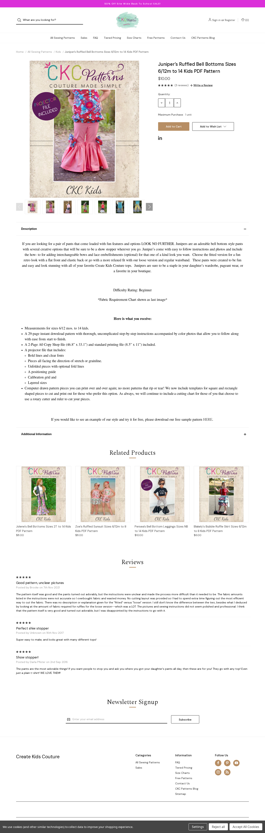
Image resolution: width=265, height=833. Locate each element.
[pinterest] (227, 763)
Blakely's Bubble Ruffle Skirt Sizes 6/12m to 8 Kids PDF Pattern (220, 529)
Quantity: (164, 94)
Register (230, 20)
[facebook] (218, 763)
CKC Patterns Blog (203, 37)
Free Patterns (156, 37)
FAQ (95, 37)
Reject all (218, 827)
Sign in (216, 20)
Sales (84, 37)
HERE (207, 419)
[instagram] (218, 772)
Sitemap (180, 794)
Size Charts (134, 37)
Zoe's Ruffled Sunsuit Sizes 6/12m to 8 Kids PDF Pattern (100, 529)
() (246, 20)
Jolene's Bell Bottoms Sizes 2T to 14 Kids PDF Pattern (43, 529)
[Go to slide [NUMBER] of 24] (19, 207)
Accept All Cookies (246, 827)
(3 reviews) (182, 85)
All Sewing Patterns (62, 37)
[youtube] (236, 763)
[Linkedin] (160, 138)
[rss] (227, 772)
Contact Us (178, 37)
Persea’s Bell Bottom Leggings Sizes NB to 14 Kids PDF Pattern (161, 529)
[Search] (20, 20)
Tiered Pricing (112, 37)
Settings (198, 827)
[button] (132, 228)
